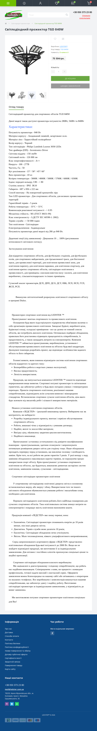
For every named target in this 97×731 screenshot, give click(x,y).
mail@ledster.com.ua (14, 689)
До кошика (70, 78)
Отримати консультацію (84, 16)
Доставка (9, 632)
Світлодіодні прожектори (20, 23)
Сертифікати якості (13, 658)
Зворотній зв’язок (12, 662)
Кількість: (55, 67)
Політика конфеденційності (17, 647)
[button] (40, 3)
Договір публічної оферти (16, 654)
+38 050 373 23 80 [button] (14, 685)
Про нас (8, 629)
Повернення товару (13, 665)
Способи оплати (12, 636)
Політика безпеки (12, 643)
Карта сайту (10, 669)
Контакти (9, 640)
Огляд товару (16, 106)
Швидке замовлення (70, 86)
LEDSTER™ (64, 46)
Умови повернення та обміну (17, 651)
